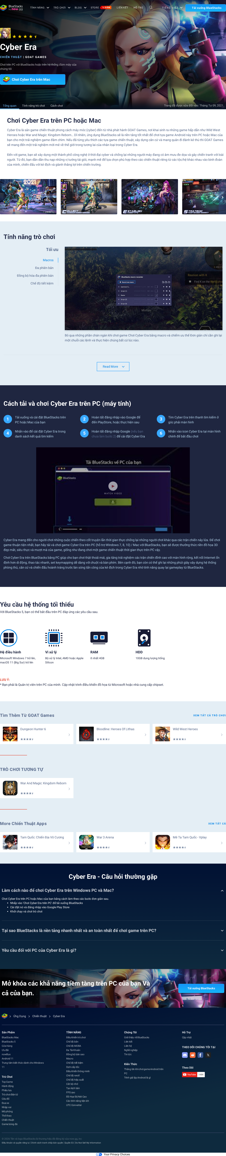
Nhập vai (6, 1107)
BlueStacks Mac (10, 1037)
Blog (78, 7)
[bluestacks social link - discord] (185, 1055)
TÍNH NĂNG (37, 7)
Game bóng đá (9, 1124)
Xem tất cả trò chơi (209, 715)
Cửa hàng (7, 1045)
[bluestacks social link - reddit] (192, 1055)
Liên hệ (128, 1045)
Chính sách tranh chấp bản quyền (47, 1143)
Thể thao (6, 1115)
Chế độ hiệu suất (75, 1079)
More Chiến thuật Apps (23, 823)
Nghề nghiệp (131, 1050)
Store (100, 7)
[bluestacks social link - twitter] (208, 1055)
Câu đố (5, 1098)
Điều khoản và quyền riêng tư (15, 1143)
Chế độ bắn (72, 1041)
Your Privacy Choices (117, 1154)
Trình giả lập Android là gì (137, 1077)
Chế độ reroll (72, 1075)
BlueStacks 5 (9, 1041)
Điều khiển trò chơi (75, 1037)
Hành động (8, 1086)
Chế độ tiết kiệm (74, 1062)
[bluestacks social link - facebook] (200, 1055)
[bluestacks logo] (11, 7)
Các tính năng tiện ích (77, 1100)
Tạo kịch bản (73, 1088)
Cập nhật (187, 1037)
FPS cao (70, 1092)
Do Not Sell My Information (88, 1143)
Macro (69, 1058)
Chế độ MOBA (73, 1045)
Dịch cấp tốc (72, 1067)
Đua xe (5, 1103)
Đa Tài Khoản (73, 1050)
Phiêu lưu (7, 1090)
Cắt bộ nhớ (72, 1084)
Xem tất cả (217, 823)
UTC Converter (74, 1105)
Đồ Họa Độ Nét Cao (76, 1096)
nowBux (6, 1054)
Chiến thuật (11, 57)
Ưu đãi (5, 1050)
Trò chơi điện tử (10, 1094)
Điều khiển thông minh (78, 1071)
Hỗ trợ (138, 7)
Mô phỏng (7, 1111)
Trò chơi (59, 7)
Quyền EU (69, 1143)
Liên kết (122, 7)
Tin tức (128, 1054)
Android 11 (7, 1058)
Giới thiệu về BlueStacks (136, 1037)
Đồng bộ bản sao (75, 1054)
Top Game (7, 1081)
